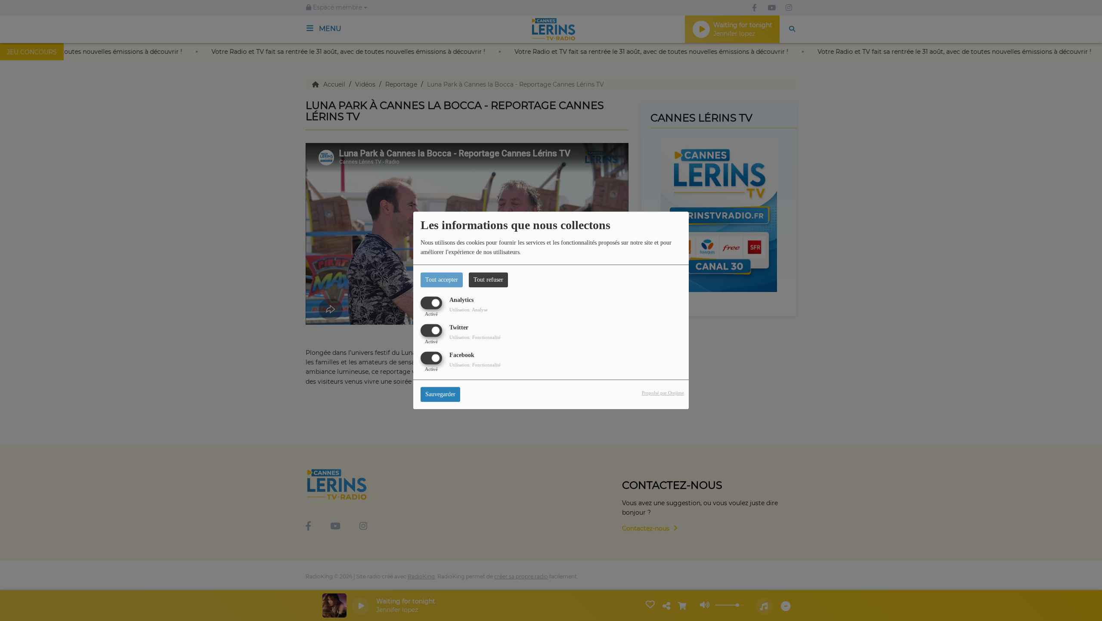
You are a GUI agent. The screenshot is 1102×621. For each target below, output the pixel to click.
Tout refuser (488, 279)
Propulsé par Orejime (663, 393)
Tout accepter (441, 279)
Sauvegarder (440, 394)
